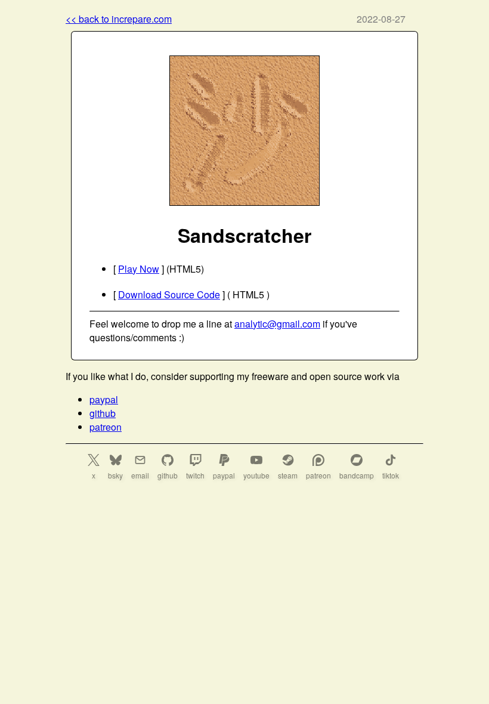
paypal (103, 399)
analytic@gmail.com (277, 324)
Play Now (138, 269)
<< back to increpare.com (119, 19)
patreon (105, 427)
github (102, 413)
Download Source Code (169, 294)
